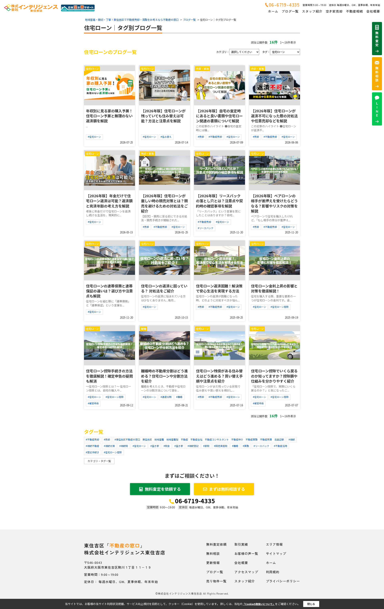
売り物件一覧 (216, 581)
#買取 (246, 446)
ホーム (273, 11)
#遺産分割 (166, 397)
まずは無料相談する (227, 489)
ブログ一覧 (290, 11)
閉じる (311, 604)
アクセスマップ (246, 571)
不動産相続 (354, 11)
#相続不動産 (92, 446)
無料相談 (213, 553)
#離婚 (179, 397)
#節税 (206, 446)
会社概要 (373, 11)
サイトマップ (276, 553)
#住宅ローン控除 (280, 306)
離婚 (143, 329)
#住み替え (166, 136)
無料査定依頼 (216, 544)
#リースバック (205, 228)
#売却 (201, 136)
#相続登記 (193, 446)
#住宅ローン (94, 136)
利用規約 (273, 571)
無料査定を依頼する (163, 489)
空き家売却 (334, 11)
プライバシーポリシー (283, 581)
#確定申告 (93, 403)
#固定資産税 (220, 446)
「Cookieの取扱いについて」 (259, 604)
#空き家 (154, 446)
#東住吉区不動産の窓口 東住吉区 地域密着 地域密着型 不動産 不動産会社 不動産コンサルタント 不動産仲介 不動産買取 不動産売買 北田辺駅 (199, 439)
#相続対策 (109, 446)
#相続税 (123, 446)
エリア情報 (274, 544)
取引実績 (241, 544)
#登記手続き (92, 452)
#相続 (292, 439)
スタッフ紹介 (312, 11)
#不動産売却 (215, 136)
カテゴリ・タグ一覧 (99, 461)
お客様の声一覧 (246, 553)
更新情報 (213, 562)
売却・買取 (202, 69)
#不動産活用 (280, 446)
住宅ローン (92, 69)
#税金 (167, 446)
